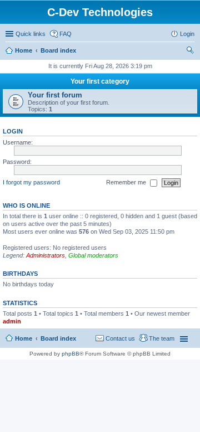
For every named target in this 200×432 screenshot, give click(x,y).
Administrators (45, 255)
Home (23, 50)
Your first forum (55, 95)
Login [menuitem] (187, 33)
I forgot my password (31, 182)
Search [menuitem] (190, 51)
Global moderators (93, 255)
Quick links (31, 33)
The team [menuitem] (161, 338)
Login (13, 131)
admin (12, 321)
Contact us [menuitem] (120, 338)
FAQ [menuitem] (65, 33)
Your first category (100, 81)
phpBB (70, 354)
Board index (58, 50)
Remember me (127, 182)
